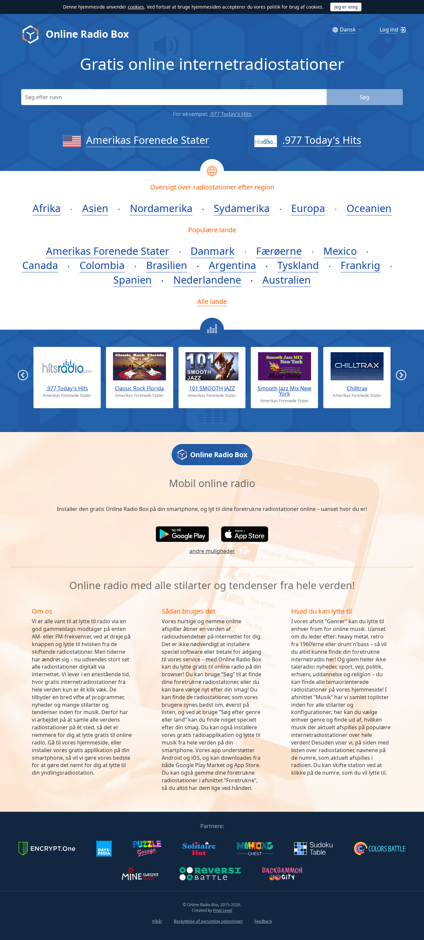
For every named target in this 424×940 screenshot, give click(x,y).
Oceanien (369, 208)
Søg (364, 97)
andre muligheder (212, 551)
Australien (286, 280)
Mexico (340, 251)
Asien (95, 208)
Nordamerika (161, 208)
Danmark (212, 251)
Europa (308, 208)
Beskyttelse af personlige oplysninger (208, 921)
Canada (40, 265)
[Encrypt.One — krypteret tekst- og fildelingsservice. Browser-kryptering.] (47, 848)
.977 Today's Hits (230, 114)
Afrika (46, 208)
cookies (136, 7)
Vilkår (157, 921)
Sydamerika (242, 208)
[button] (182, 534)
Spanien (132, 280)
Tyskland (298, 265)
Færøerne (279, 251)
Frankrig (360, 265)
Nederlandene (207, 280)
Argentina (232, 265)
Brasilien (166, 265)
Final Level (222, 910)
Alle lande (212, 301)
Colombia (102, 265)
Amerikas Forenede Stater (147, 140)
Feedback (263, 921)
